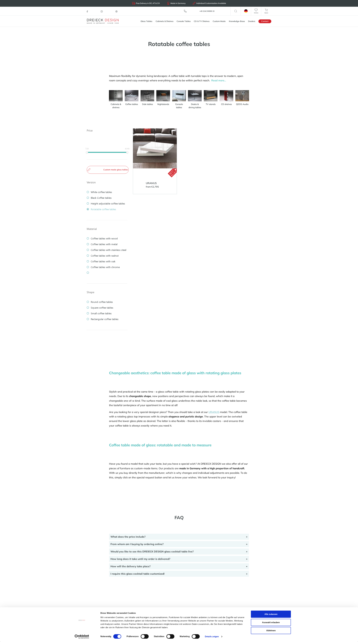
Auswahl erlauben (271, 622)
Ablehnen (271, 630)
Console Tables (184, 21)
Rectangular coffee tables (104, 319)
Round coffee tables (102, 302)
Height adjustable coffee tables (108, 203)
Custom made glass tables (115, 169)
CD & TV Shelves (201, 21)
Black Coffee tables (101, 197)
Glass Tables (146, 21)
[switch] (145, 636)
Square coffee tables (102, 307)
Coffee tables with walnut (105, 255)
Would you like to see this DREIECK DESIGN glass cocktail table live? (152, 551)
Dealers (251, 21)
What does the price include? (127, 536)
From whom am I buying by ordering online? (136, 544)
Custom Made (219, 21)
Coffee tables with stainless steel (108, 250)
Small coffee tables (101, 313)
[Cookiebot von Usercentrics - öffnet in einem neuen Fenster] (82, 636)
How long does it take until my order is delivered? (140, 559)
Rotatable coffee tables (103, 209)
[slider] (87, 152)
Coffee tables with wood (104, 238)
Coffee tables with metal (104, 244)
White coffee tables (101, 192)
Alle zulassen (270, 614)
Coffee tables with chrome (105, 267)
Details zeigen (212, 636)
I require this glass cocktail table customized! (137, 573)
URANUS (214, 412)
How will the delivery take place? (130, 566)
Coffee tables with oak (103, 261)
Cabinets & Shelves (164, 21)
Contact (264, 21)
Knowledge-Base (237, 21)
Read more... (218, 80)
